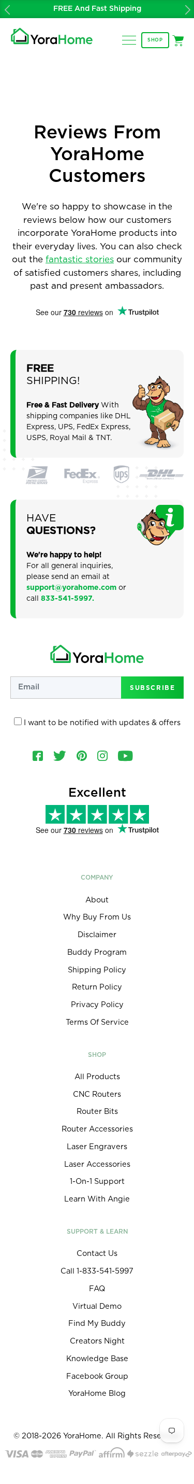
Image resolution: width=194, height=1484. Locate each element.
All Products (97, 1077)
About (97, 900)
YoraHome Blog (97, 1393)
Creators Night (97, 1341)
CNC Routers (97, 1094)
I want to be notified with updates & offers (101, 723)
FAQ (97, 1289)
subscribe (152, 687)
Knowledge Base (97, 1359)
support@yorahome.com (71, 587)
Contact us (97, 1253)
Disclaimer (97, 935)
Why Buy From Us (97, 917)
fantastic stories (80, 259)
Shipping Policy (97, 970)
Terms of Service (97, 1022)
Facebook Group (97, 1376)
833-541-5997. (67, 598)
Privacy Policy (97, 1005)
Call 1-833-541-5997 (97, 1271)
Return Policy (97, 987)
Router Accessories (97, 1129)
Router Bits (97, 1111)
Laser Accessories (97, 1164)
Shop (155, 40)
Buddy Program (97, 952)
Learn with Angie (97, 1199)
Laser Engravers (97, 1147)
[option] (97, 9)
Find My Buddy (97, 1323)
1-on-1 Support (97, 1181)
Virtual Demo (97, 1306)
